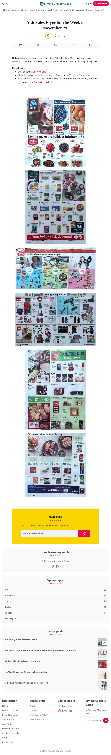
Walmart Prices (84, 10)
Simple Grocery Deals (59, 751)
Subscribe (101, 3)
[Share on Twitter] (20, 45)
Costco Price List (11, 733)
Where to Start (20, 10)
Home (6, 10)
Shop (5, 737)
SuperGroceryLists (43, 82)
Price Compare (38, 10)
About (33, 706)
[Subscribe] (84, 533)
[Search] (3, 3)
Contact (34, 710)
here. (88, 75)
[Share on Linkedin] (55, 45)
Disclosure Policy (39, 715)
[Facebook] (52, 566)
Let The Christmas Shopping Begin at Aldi (25, 672)
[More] (107, 10)
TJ (54, 34)
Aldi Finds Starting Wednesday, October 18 (26, 683)
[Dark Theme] (6, 3)
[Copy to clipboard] (90, 45)
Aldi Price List (55, 10)
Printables (7, 742)
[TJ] (48, 35)
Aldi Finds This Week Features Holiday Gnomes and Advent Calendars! (40, 650)
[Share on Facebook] (38, 45)
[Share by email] (73, 45)
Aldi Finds (69, 10)
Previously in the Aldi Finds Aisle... (21, 639)
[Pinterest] (57, 566)
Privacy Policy (37, 719)
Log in (88, 3)
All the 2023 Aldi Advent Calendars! (22, 661)
